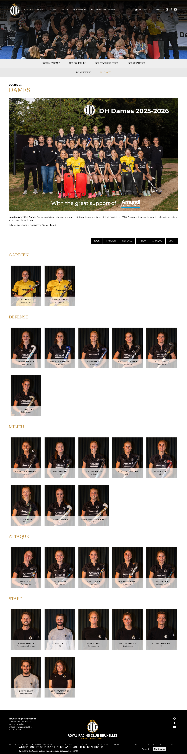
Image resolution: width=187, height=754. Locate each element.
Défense (127, 240)
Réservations (146, 9)
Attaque (157, 240)
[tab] (96, 240)
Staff (172, 240)
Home (136, 9)
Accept (145, 749)
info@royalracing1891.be (20, 727)
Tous (97, 241)
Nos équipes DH (77, 63)
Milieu (142, 240)
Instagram (167, 9)
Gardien (111, 240)
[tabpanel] (93, 477)
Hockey (41, 9)
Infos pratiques (136, 63)
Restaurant (79, 9)
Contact (159, 9)
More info (73, 751)
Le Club (28, 9)
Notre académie (51, 63)
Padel (65, 9)
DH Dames (105, 72)
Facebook (171, 9)
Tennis (54, 9)
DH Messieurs (83, 72)
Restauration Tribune (103, 9)
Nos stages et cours (106, 63)
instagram (174, 718)
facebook (174, 723)
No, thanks (159, 749)
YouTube (175, 9)
